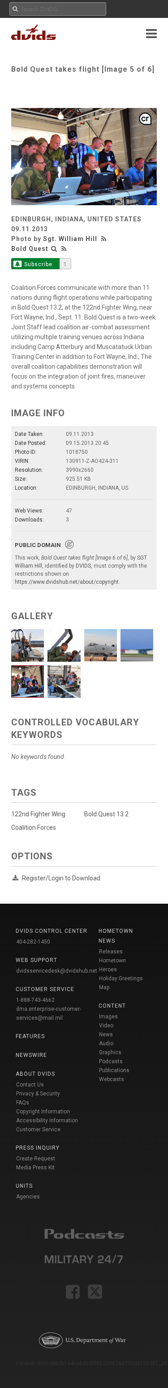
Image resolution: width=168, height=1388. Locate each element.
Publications (114, 1070)
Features (30, 1036)
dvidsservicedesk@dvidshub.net (56, 971)
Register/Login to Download (61, 878)
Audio (106, 1043)
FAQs (22, 1102)
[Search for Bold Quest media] (54, 248)
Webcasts (111, 1079)
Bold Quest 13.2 (106, 814)
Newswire (31, 1055)
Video (106, 1025)
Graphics (110, 1052)
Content (112, 1006)
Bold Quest (29, 248)
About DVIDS (35, 1074)
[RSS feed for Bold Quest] (64, 248)
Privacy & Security (38, 1094)
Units (24, 1186)
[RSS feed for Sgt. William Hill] (105, 238)
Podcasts (111, 1061)
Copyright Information (43, 1111)
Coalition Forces (33, 827)
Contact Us (30, 1085)
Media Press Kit (35, 1167)
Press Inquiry (38, 1148)
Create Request (35, 1158)
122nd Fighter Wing (38, 814)
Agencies (28, 1197)
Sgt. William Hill (70, 238)
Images (108, 1016)
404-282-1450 (33, 942)
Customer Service (38, 1129)
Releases (111, 951)
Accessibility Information (47, 1120)
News (106, 1034)
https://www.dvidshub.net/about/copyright (67, 582)
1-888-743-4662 (35, 1000)
